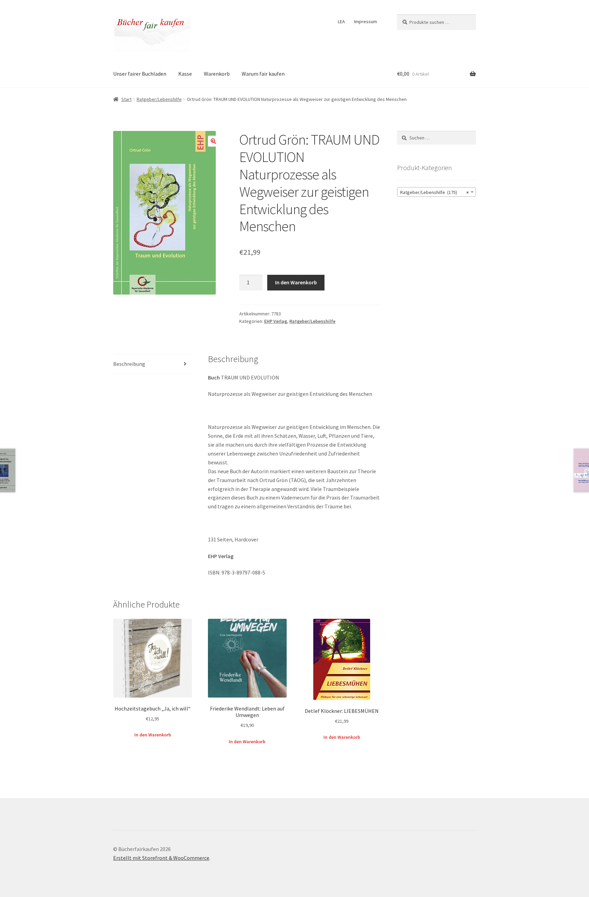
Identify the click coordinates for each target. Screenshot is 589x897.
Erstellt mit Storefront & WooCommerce (161, 857)
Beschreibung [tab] (129, 363)
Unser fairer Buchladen (139, 73)
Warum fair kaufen (263, 73)
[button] (213, 141)
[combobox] (436, 192)
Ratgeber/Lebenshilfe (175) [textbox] (434, 192)
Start (126, 99)
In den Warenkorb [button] (152, 735)
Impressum (365, 21)
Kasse (185, 73)
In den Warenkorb (296, 282)
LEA (341, 21)
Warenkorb (217, 73)
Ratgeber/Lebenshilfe (159, 99)
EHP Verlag (275, 321)
